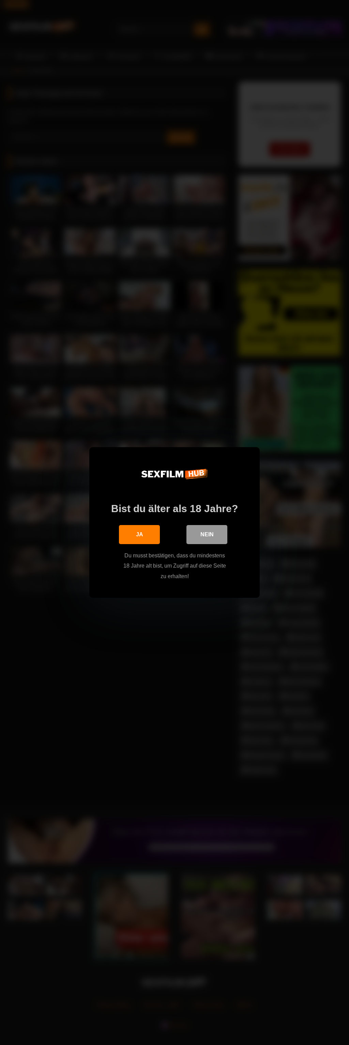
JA (139, 534)
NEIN (207, 534)
